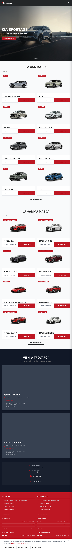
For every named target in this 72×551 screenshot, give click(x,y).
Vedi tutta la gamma (36, 199)
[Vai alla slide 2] (36, 58)
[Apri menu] (68, 3)
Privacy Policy (15, 543)
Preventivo (26, 100)
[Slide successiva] (68, 34)
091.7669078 (47, 506)
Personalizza (9, 547)
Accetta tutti (36, 547)
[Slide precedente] (4, 34)
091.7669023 (9, 448)
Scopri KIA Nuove (9, 38)
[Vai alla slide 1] (35, 58)
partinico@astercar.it (38, 472)
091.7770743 (12, 506)
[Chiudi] (69, 541)
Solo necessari (23, 547)
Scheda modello (10, 100)
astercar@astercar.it (37, 467)
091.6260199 (9, 400)
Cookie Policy (24, 543)
